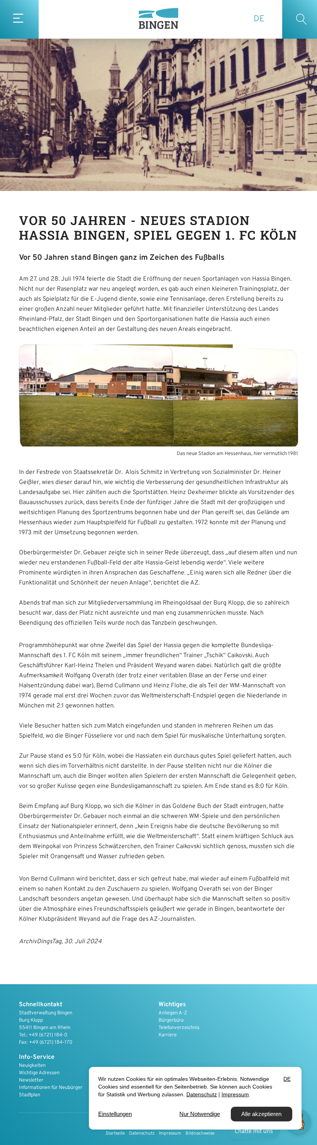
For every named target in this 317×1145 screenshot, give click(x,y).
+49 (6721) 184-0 (48, 1035)
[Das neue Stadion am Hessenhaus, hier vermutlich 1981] (158, 395)
